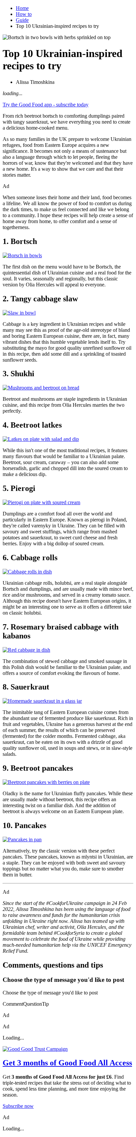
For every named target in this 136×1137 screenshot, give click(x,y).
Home (22, 8)
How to (24, 14)
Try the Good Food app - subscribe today (45, 104)
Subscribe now (18, 1106)
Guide (22, 20)
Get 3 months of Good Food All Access (67, 1062)
